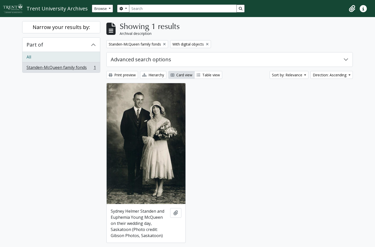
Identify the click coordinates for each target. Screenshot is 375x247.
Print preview (124, 74)
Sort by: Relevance (287, 74)
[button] (352, 8)
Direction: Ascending (330, 74)
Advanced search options (141, 59)
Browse (101, 8)
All (29, 57)
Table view (210, 74)
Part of (35, 44)
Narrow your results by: (61, 27)
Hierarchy (155, 74)
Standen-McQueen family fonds (61, 68)
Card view (183, 74)
